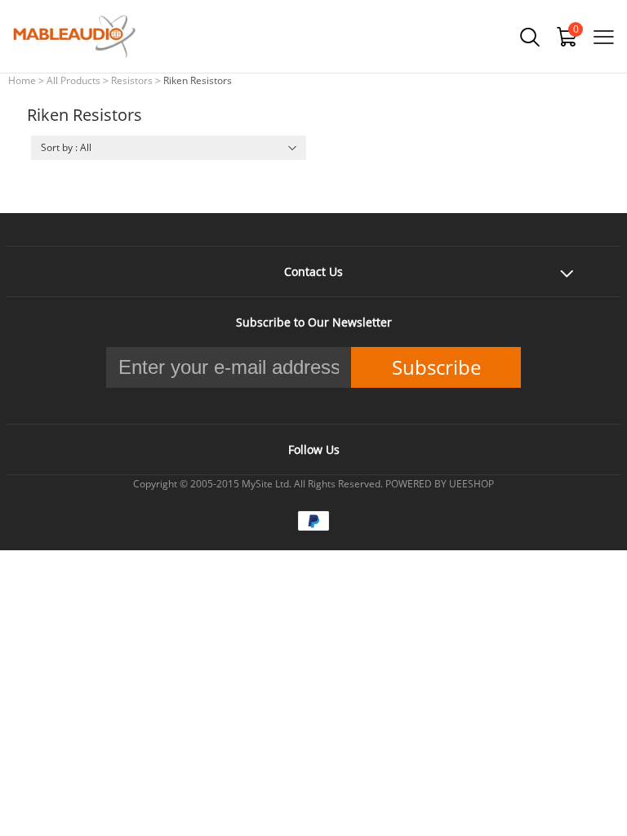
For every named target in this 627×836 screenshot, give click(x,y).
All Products (73, 80)
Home (22, 80)
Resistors (132, 80)
